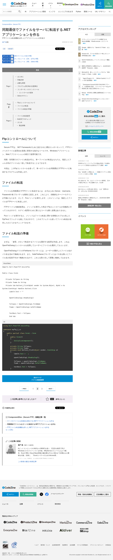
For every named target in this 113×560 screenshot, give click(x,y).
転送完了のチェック (24, 119)
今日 (86, 34)
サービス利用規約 (82, 545)
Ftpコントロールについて (26, 102)
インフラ (52, 11)
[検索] (19, 11)
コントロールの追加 (26, 92)
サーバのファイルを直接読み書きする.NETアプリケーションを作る (30, 421)
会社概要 (72, 545)
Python (78, 11)
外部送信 (108, 545)
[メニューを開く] (4, 4)
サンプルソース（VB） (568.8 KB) (26, 61)
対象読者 (20, 80)
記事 (43, 4)
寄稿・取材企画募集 (85, 494)
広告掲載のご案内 (102, 494)
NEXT (50, 389)
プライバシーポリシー (96, 545)
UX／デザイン (100, 11)
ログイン (95, 137)
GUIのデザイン (22, 96)
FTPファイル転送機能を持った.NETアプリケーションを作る (28, 427)
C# (4, 49)
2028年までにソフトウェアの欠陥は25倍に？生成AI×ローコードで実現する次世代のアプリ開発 (94, 164)
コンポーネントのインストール (28, 89)
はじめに (20, 76)
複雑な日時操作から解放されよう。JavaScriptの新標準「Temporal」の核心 (96, 67)
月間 (102, 34)
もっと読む (9, 429)
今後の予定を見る (95, 244)
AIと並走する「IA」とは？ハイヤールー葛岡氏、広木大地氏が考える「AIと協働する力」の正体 (94, 181)
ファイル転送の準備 (24, 109)
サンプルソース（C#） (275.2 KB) (26, 59)
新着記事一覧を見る (95, 205)
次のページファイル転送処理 (37, 378)
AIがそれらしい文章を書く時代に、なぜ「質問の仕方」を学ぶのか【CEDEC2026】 (93, 190)
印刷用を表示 (9, 408)
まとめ (19, 122)
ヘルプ (36, 545)
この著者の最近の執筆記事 (27, 461)
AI (25, 11)
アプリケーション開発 (37, 11)
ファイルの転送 (22, 106)
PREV (24, 389)
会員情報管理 (56, 545)
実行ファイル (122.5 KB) (23, 56)
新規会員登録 (95, 132)
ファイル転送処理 (23, 116)
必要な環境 (21, 83)
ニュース (102, 156)
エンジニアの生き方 (65, 11)
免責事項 (65, 545)
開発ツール (88, 11)
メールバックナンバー (96, 126)
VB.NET (10, 49)
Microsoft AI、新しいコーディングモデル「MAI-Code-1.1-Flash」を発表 (96, 73)
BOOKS (60, 3)
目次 (37, 70)
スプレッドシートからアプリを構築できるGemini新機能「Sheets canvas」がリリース (95, 40)
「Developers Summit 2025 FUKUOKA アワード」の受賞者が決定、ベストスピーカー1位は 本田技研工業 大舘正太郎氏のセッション (96, 86)
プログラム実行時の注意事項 (27, 86)
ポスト (60, 49)
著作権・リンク (45, 545)
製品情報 (22, 125)
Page (8, 86)
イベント (50, 4)
